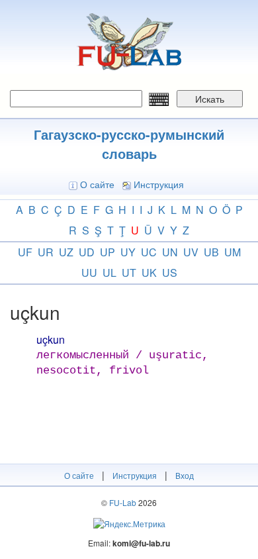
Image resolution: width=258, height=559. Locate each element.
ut (129, 272)
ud (87, 252)
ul (109, 272)
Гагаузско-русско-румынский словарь (129, 144)
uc (149, 252)
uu (89, 272)
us (169, 272)
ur (46, 252)
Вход (184, 475)
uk (149, 272)
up (107, 252)
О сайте (97, 184)
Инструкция (159, 184)
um (232, 252)
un (170, 252)
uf (25, 252)
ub (211, 252)
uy (128, 252)
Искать (209, 98)
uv (190, 252)
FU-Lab (122, 502)
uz (66, 252)
